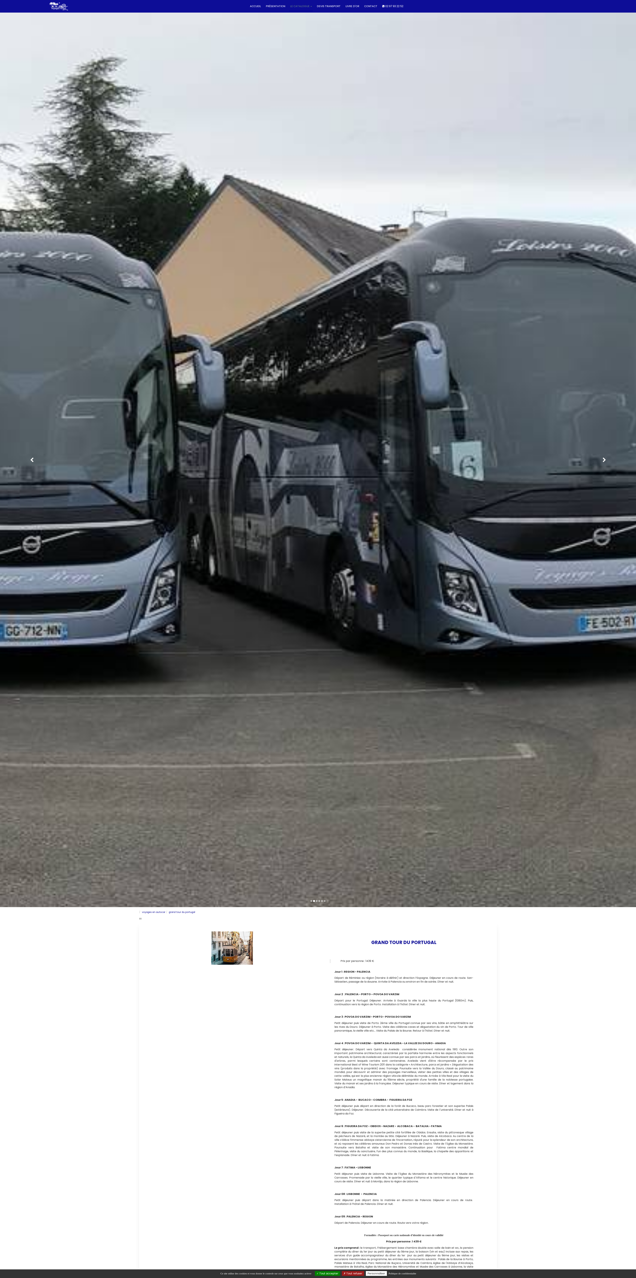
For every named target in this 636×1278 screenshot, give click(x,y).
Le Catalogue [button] (300, 6)
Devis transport (329, 6)
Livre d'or (352, 6)
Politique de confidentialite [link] (402, 1273)
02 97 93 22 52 (394, 6)
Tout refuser (354, 1273)
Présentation (275, 6)
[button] (32, 460)
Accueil (255, 6)
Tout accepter (328, 1273)
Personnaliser (376, 1273)
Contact (370, 6)
